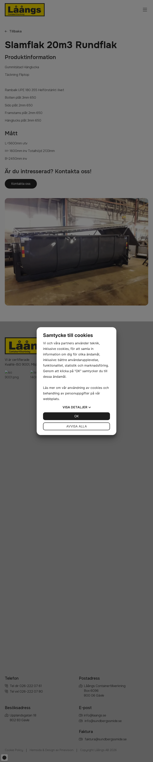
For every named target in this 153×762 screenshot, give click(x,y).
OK (76, 416)
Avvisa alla (76, 426)
